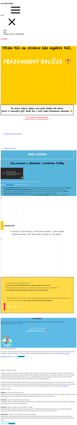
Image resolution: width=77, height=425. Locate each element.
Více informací (66, 353)
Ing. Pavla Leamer (7, 3)
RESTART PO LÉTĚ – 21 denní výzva (14, 34)
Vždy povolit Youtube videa (21, 184)
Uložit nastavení (5, 421)
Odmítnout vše (14, 356)
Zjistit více (3, 184)
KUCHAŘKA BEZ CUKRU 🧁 (10, 148)
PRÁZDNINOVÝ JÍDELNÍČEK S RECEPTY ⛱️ (13, 133)
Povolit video (9, 184)
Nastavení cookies (5, 356)
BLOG (5, 32)
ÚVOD (5, 30)
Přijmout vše (21, 356)
